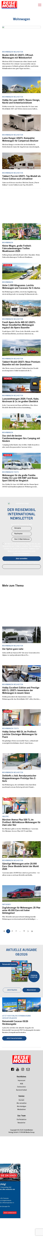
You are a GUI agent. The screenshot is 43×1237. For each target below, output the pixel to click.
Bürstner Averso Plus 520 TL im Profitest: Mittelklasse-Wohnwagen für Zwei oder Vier (21, 822)
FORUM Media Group (27, 1132)
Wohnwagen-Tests (10, 472)
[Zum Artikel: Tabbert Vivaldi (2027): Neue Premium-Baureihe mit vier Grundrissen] (21, 347)
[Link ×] (21, 1180)
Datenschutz (21, 1087)
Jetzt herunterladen (14, 1038)
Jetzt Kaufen (12, 990)
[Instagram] (22, 1070)
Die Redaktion (21, 1119)
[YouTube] (17, 1070)
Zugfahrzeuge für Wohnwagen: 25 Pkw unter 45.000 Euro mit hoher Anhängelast (21, 910)
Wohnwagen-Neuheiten (12, 97)
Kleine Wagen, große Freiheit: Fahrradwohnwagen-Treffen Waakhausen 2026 (16, 249)
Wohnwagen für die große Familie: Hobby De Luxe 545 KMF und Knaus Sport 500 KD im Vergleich (20, 478)
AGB (21, 1084)
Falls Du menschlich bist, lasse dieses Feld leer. (21, 563)
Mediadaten (21, 1109)
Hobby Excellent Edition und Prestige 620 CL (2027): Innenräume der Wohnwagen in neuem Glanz (20, 690)
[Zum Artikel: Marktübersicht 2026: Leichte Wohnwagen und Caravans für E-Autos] (21, 271)
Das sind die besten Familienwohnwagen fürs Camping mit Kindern (21, 438)
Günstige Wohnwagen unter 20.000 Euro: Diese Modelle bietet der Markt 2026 (20, 866)
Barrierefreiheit (21, 1090)
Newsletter (21, 1123)
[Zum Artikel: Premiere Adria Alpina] (21, 635)
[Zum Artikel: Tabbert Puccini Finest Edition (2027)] (21, 161)
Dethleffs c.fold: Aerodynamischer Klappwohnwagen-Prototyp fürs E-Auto (19, 778)
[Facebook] (12, 1070)
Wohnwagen (7, 282)
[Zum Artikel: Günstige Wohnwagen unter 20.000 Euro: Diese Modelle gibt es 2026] (21, 849)
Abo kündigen (21, 1106)
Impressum (21, 1080)
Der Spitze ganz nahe (12, 649)
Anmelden (21, 558)
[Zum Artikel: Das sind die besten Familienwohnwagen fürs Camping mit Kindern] (21, 421)
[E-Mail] (28, 1070)
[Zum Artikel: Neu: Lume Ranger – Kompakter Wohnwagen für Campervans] (21, 123)
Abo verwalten (21, 1103)
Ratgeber (6, 904)
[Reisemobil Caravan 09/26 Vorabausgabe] (21, 1004)
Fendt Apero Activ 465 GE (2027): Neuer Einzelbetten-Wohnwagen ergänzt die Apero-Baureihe (19, 325)
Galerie (5, 816)
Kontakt (21, 1100)
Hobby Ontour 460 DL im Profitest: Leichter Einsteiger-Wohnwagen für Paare (19, 734)
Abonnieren (31, 990)
